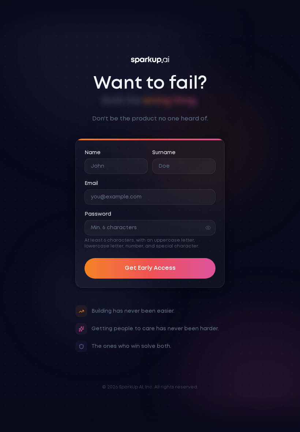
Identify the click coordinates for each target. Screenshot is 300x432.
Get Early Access (150, 268)
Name (93, 152)
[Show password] (208, 228)
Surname (164, 152)
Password (98, 214)
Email (91, 183)
